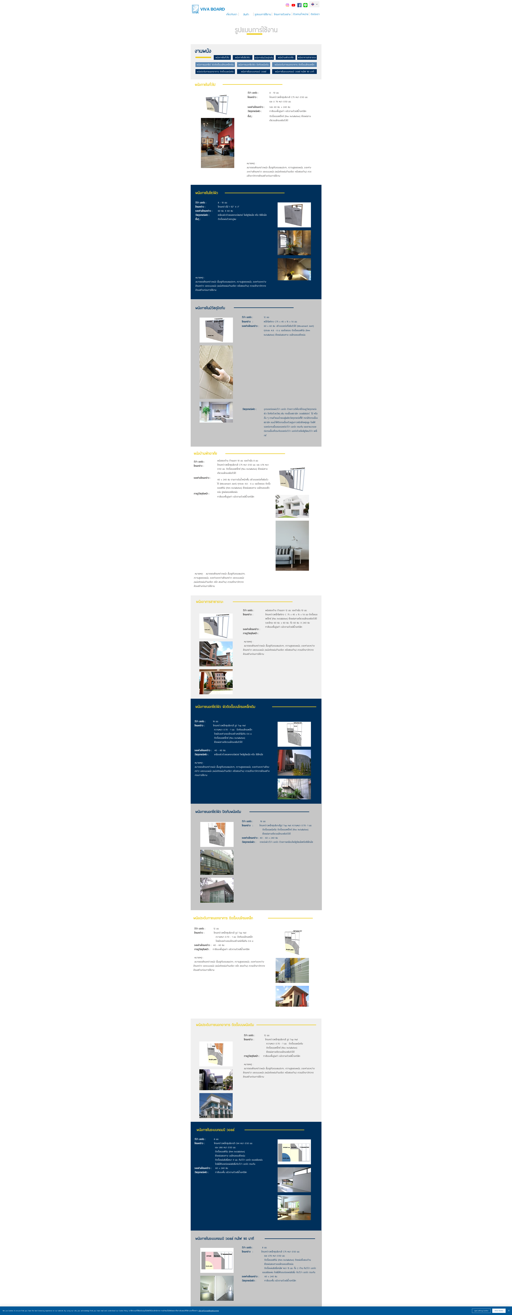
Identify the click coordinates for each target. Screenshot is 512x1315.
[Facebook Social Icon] (299, 5)
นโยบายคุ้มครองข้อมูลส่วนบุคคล (208, 1310)
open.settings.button (481, 1310)
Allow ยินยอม (499, 1310)
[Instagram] (287, 5)
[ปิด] (508, 1311)
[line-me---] (305, 5)
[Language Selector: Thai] (314, 4)
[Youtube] (293, 5)
